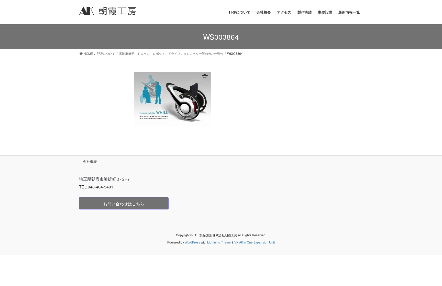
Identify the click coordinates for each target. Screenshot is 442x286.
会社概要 (90, 161)
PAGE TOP (427, 273)
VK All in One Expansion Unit (254, 242)
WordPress (192, 242)
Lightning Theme (219, 242)
